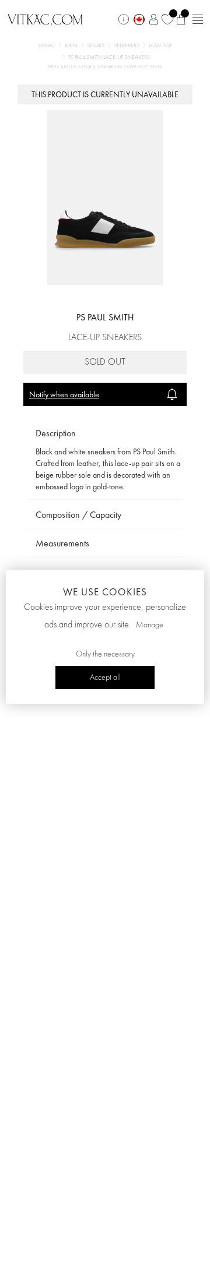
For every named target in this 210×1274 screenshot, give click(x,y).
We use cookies (105, 591)
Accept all (105, 677)
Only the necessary (105, 654)
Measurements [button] (62, 543)
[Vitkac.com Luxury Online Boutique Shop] (45, 18)
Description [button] (56, 433)
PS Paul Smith (105, 317)
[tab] (105, 433)
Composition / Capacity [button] (78, 515)
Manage (149, 625)
